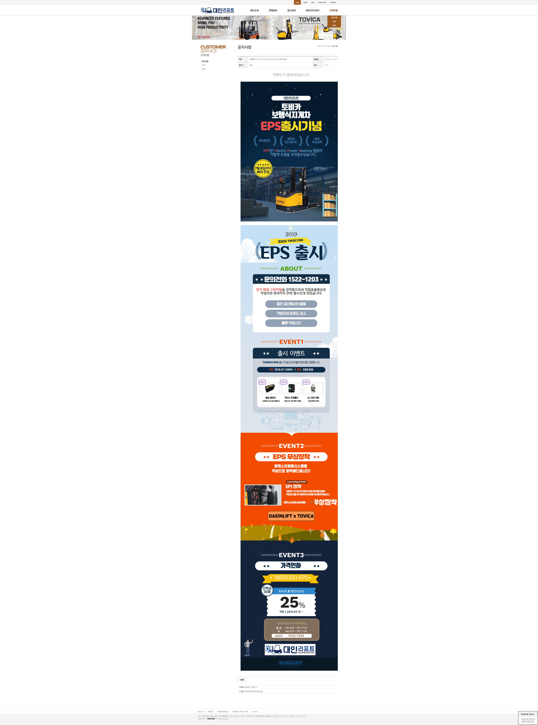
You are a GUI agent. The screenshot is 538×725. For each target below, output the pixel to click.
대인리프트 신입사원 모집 (254, 691)
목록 (242, 680)
